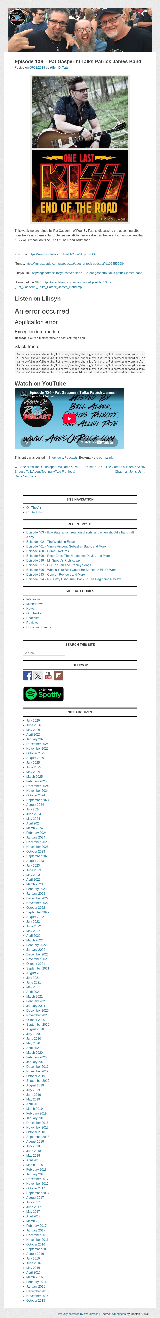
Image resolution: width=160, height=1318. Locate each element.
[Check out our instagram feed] (58, 675)
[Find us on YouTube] (48, 675)
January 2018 (35, 1174)
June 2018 (33, 1151)
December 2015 (37, 1291)
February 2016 (36, 1282)
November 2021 (37, 959)
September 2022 (37, 912)
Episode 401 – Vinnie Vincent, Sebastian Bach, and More (66, 546)
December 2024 (37, 786)
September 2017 (37, 1193)
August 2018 (35, 1141)
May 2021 (33, 987)
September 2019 (37, 1080)
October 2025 (35, 753)
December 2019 (37, 1066)
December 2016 (37, 1235)
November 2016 (37, 1239)
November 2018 (37, 1127)
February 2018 (36, 1169)
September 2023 (37, 856)
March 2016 (34, 1277)
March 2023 (34, 884)
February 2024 (36, 832)
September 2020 (37, 1024)
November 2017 (37, 1183)
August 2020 (35, 1029)
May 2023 (33, 875)
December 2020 (37, 1010)
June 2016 (33, 1263)
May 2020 (33, 1043)
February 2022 (36, 945)
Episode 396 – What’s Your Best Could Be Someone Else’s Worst (71, 569)
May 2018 (33, 1155)
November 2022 (37, 903)
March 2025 (34, 776)
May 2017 (33, 1211)
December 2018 (37, 1122)
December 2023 (37, 842)
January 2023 (35, 893)
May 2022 (33, 931)
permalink (106, 457)
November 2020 (37, 1015)
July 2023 (33, 865)
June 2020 (33, 1038)
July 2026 (33, 720)
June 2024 (33, 814)
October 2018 (35, 1132)
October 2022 (35, 907)
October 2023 (35, 851)
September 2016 (37, 1249)
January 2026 (35, 739)
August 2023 (35, 860)
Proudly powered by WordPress (78, 1313)
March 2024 (34, 828)
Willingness (118, 1313)
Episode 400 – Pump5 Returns (47, 551)
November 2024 (37, 790)
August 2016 (35, 1253)
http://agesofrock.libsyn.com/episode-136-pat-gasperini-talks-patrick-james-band (87, 273)
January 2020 (35, 1062)
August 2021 (35, 973)
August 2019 (35, 1085)
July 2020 (33, 1034)
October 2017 (35, 1188)
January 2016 (35, 1286)
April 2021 (33, 991)
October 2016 (35, 1244)
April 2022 (33, 935)
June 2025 (33, 767)
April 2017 (33, 1216)
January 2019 (35, 1118)
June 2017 (33, 1207)
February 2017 (36, 1225)
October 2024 (35, 795)
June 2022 (33, 926)
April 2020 (33, 1048)
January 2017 (35, 1230)
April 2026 (33, 734)
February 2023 (36, 889)
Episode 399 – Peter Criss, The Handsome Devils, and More (68, 555)
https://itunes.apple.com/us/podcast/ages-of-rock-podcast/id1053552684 (75, 263)
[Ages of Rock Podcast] (80, 51)
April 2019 (33, 1104)
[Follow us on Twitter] (38, 675)
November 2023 (37, 846)
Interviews (56, 457)
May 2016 (33, 1267)
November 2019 (37, 1071)
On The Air (33, 507)
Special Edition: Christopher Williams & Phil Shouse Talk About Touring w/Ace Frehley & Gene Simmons (47, 471)
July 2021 (33, 977)
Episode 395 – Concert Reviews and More (55, 574)
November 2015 (37, 1296)
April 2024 (33, 823)
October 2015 (35, 1300)
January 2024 (35, 837)
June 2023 (33, 870)
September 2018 (37, 1136)
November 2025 (37, 748)
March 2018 (34, 1165)
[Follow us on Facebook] (27, 675)
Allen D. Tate (59, 67)
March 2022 (34, 940)
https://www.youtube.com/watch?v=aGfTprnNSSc (63, 254)
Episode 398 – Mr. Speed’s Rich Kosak (53, 560)
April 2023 (33, 879)
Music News (34, 604)
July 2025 (33, 762)
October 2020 (35, 1020)
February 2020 (36, 1057)
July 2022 (33, 921)
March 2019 (34, 1108)
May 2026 (33, 730)
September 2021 (37, 968)
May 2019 (33, 1099)
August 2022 (35, 917)
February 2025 (36, 781)
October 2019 (35, 1076)
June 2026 (33, 725)
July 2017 (33, 1202)
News (30, 608)
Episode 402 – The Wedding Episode (52, 541)
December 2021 (37, 954)
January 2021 (35, 1006)
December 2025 (37, 744)
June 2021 (33, 982)
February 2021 (36, 1001)
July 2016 (33, 1258)
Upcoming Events (38, 627)
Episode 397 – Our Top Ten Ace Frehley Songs (58, 565)
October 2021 (35, 963)
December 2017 (37, 1179)
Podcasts (71, 457)
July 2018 (33, 1146)
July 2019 (33, 1090)
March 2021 (34, 996)
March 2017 (34, 1221)
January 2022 (35, 949)
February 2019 (36, 1113)
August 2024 (35, 804)
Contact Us (34, 512)
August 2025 (35, 758)
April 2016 (33, 1272)
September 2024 (37, 800)
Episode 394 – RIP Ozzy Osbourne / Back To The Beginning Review (73, 579)
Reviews (32, 622)
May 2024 (33, 818)
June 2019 (33, 1094)
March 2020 (34, 1052)
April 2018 (33, 1160)
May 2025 (33, 772)
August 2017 (35, 1197)
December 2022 (37, 898)
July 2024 (33, 809)
